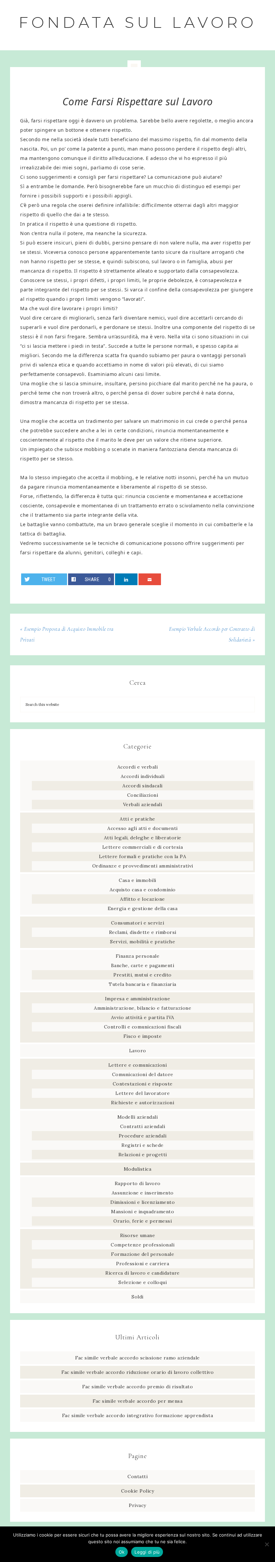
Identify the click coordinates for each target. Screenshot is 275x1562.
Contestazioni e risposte (143, 1084)
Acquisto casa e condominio (143, 890)
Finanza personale (138, 956)
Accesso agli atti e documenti (142, 828)
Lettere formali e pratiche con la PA (142, 856)
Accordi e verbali (137, 767)
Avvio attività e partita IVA (142, 1017)
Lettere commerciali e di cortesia (142, 847)
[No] (266, 1544)
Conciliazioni (142, 795)
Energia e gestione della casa (143, 908)
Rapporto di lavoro (138, 1183)
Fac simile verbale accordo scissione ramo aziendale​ (137, 1358)
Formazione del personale (142, 1254)
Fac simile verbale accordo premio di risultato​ (137, 1387)
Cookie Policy (137, 1491)
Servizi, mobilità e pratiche (142, 942)
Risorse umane (137, 1235)
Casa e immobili (137, 880)
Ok (122, 1552)
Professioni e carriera (142, 1264)
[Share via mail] (150, 579)
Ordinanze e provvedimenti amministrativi (142, 866)
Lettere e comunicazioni (137, 1065)
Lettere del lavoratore (142, 1093)
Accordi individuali (143, 776)
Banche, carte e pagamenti (142, 965)
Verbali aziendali (142, 804)
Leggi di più (147, 1552)
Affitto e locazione (142, 899)
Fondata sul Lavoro (138, 22)
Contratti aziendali (142, 1126)
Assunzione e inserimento (143, 1193)
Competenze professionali (142, 1245)
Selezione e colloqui (142, 1282)
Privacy (137, 1505)
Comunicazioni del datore (142, 1074)
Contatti (137, 1476)
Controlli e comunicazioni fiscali (142, 1027)
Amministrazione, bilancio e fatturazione (142, 1008)
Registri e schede (142, 1145)
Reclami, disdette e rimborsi (142, 932)
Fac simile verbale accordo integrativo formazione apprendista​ (137, 1415)
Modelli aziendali (137, 1117)
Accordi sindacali (142, 786)
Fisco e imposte (142, 1036)
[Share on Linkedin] (126, 579)
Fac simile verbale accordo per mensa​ (137, 1401)
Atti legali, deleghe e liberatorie (142, 838)
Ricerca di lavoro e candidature (142, 1273)
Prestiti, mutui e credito (142, 975)
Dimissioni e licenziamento (142, 1202)
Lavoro (137, 1051)
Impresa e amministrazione (137, 999)
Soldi (137, 1297)
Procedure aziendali (143, 1136)
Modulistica (138, 1169)
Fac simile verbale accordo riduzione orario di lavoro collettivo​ (137, 1372)
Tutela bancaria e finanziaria (142, 984)
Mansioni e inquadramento (142, 1212)
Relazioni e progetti (142, 1155)
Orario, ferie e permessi (142, 1221)
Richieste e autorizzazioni (142, 1103)
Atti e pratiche (137, 819)
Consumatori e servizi (137, 923)
